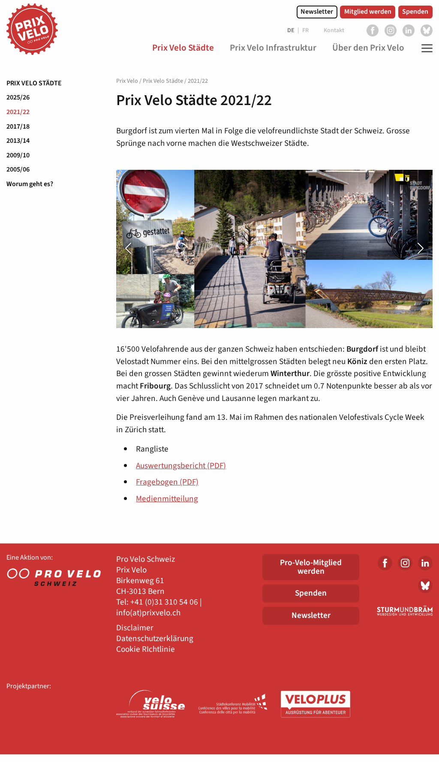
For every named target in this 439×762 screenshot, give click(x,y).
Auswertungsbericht (181, 466)
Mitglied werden (367, 11)
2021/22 (18, 112)
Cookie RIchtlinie (145, 649)
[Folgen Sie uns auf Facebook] (373, 30)
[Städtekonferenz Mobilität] (233, 705)
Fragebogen (167, 482)
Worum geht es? (29, 184)
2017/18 (18, 126)
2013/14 (18, 140)
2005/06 (18, 169)
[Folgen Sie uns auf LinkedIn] (409, 30)
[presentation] (140, 249)
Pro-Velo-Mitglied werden (311, 567)
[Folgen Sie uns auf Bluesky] (427, 30)
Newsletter (317, 11)
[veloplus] (315, 705)
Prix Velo (127, 81)
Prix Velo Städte (34, 83)
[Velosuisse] (151, 705)
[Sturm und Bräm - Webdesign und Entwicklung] (402, 611)
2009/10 (18, 155)
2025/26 (18, 97)
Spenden (415, 11)
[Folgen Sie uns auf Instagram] (391, 30)
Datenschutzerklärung (154, 638)
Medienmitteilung (167, 499)
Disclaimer (134, 628)
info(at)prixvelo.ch (148, 613)
